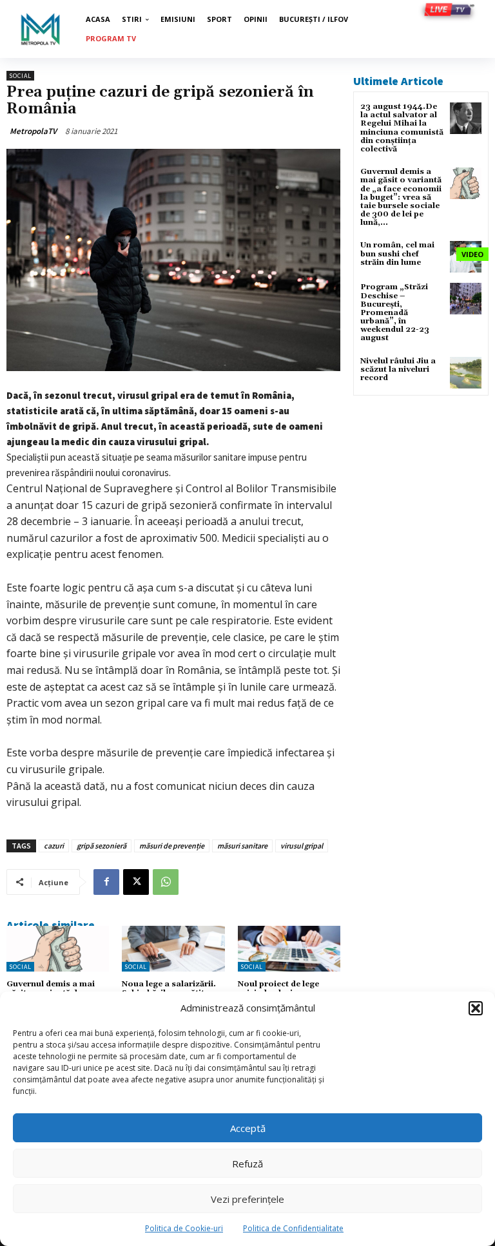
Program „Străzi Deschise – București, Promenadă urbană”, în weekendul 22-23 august (394, 312)
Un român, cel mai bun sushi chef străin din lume (397, 253)
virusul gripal (301, 845)
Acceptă (248, 1128)
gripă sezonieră (101, 845)
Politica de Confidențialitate (293, 1228)
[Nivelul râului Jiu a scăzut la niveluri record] (465, 372)
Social (20, 76)
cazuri (54, 845)
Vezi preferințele (247, 1199)
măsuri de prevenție (171, 845)
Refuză (247, 1163)
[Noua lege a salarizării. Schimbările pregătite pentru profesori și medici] (173, 949)
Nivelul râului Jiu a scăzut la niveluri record (398, 369)
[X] (136, 882)
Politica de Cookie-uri (184, 1228)
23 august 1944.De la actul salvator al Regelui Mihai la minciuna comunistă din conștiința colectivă (401, 128)
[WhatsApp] (166, 882)
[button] (475, 1008)
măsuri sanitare (242, 845)
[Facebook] (106, 882)
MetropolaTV (33, 131)
